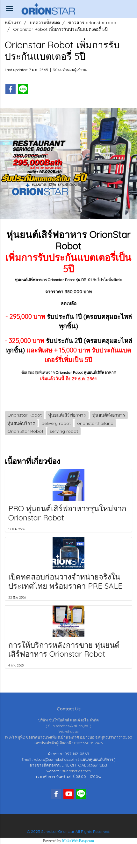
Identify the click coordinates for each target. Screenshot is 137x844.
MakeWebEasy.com (78, 841)
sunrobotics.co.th (76, 770)
